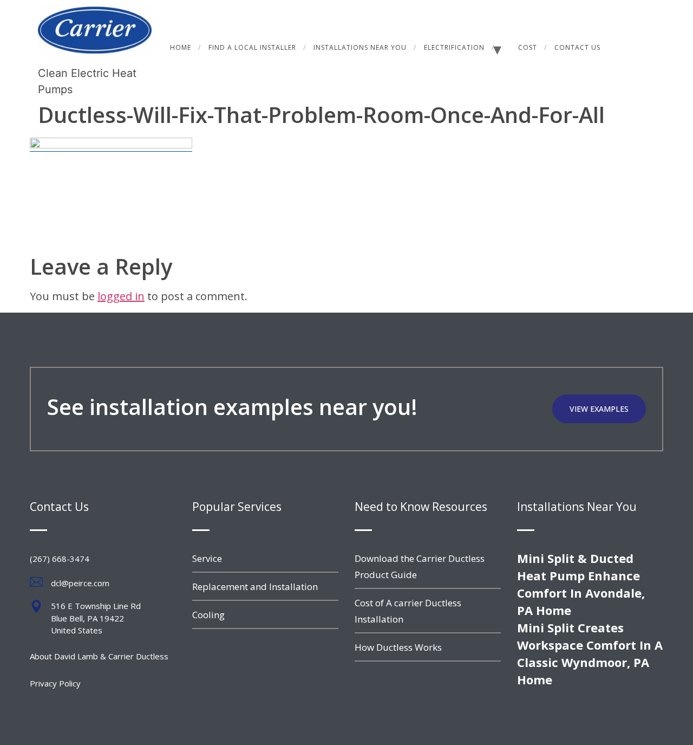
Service (207, 558)
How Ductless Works (398, 647)
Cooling (208, 614)
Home (180, 47)
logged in (121, 296)
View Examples (599, 409)
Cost (527, 47)
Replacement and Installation (255, 586)
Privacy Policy (55, 683)
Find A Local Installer (252, 47)
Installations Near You (360, 47)
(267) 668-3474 (59, 558)
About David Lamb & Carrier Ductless (99, 656)
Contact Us (577, 47)
